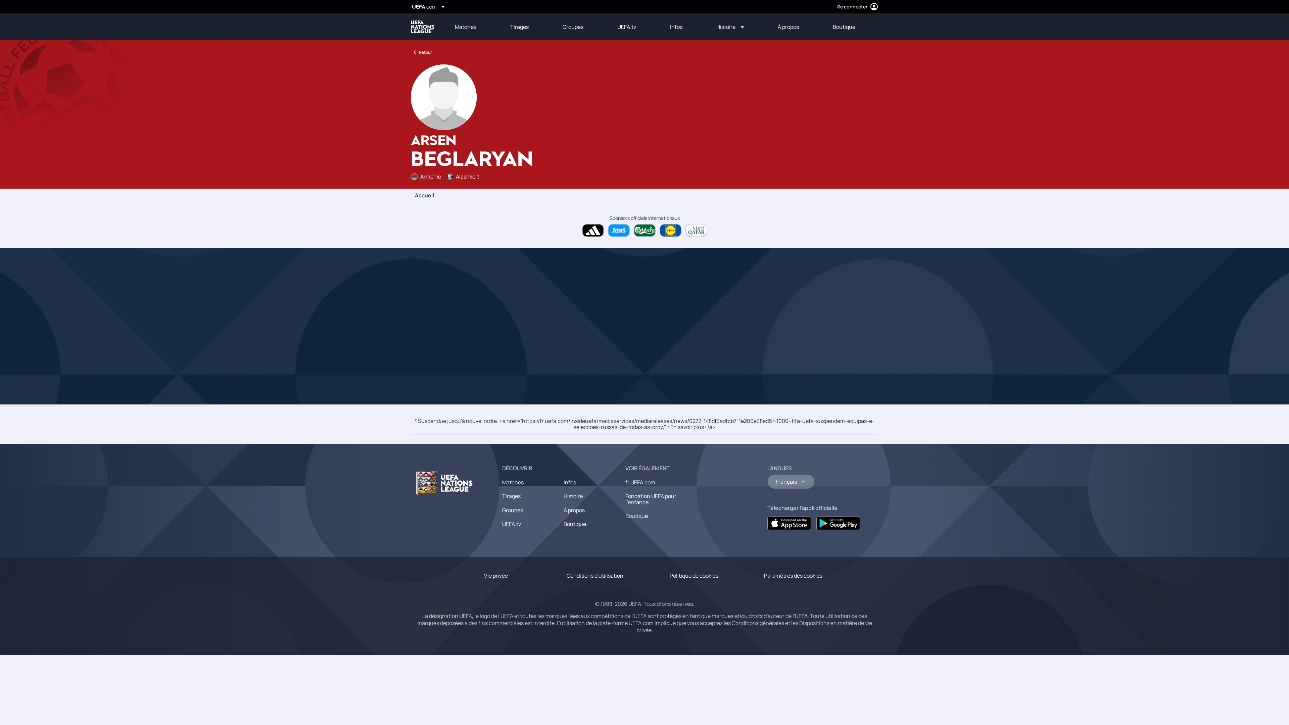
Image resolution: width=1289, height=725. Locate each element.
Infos (570, 482)
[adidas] (593, 230)
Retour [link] (425, 52)
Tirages (511, 496)
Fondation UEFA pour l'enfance (650, 499)
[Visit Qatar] (696, 230)
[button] (730, 26)
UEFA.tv (511, 524)
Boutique (575, 524)
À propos (574, 510)
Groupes (512, 510)
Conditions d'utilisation (595, 575)
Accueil (424, 196)
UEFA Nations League (422, 26)
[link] (465, 26)
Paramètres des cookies (793, 575)
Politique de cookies (694, 575)
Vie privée (496, 575)
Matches (513, 482)
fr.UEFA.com (640, 482)
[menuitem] (474, 26)
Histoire (573, 496)
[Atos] (619, 230)
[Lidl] (670, 230)
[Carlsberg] (645, 230)
